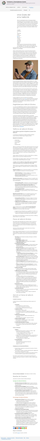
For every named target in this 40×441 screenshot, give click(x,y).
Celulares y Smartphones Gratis (16, 2)
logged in (18, 432)
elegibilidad (22, 126)
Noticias (27, 437)
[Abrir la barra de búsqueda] (29, 10)
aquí (25, 98)
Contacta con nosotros (11, 437)
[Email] (24, 428)
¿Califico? (18, 7)
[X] (15, 428)
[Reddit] (17, 428)
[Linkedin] (19, 428)
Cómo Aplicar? (24, 7)
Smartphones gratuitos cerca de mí (16, 10)
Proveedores (31, 7)
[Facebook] (14, 428)
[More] (26, 428)
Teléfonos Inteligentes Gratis (10, 7)
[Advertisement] (29, 36)
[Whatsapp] (22, 428)
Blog (24, 437)
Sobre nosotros (3, 437)
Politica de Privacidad (19, 437)
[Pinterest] (21, 428)
